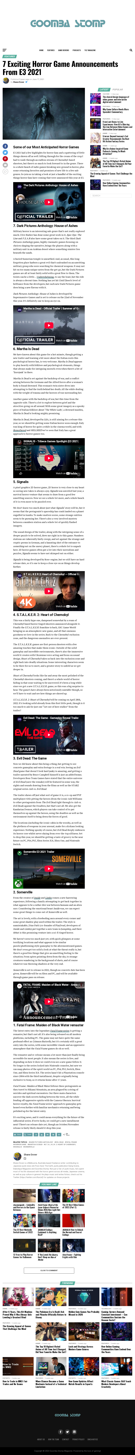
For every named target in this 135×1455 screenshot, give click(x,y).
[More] (59, 1134)
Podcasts (77, 50)
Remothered (19, 430)
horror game (20, 1144)
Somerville (29, 1147)
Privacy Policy (78, 1439)
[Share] (42, 1134)
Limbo (48, 897)
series (59, 1030)
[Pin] (53, 1134)
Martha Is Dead (35, 1144)
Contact (65, 1439)
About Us (41, 1439)
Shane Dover (18, 82)
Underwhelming (45, 276)
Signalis (18, 1147)
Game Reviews (63, 50)
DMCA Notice (93, 1439)
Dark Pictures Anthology (41, 1142)
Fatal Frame (71, 1142)
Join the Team (53, 1439)
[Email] (47, 1134)
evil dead (60, 1142)
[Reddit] (36, 1134)
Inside (37, 897)
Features (50, 50)
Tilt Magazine (90, 50)
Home (41, 50)
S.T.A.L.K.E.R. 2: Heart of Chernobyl (60, 1144)
